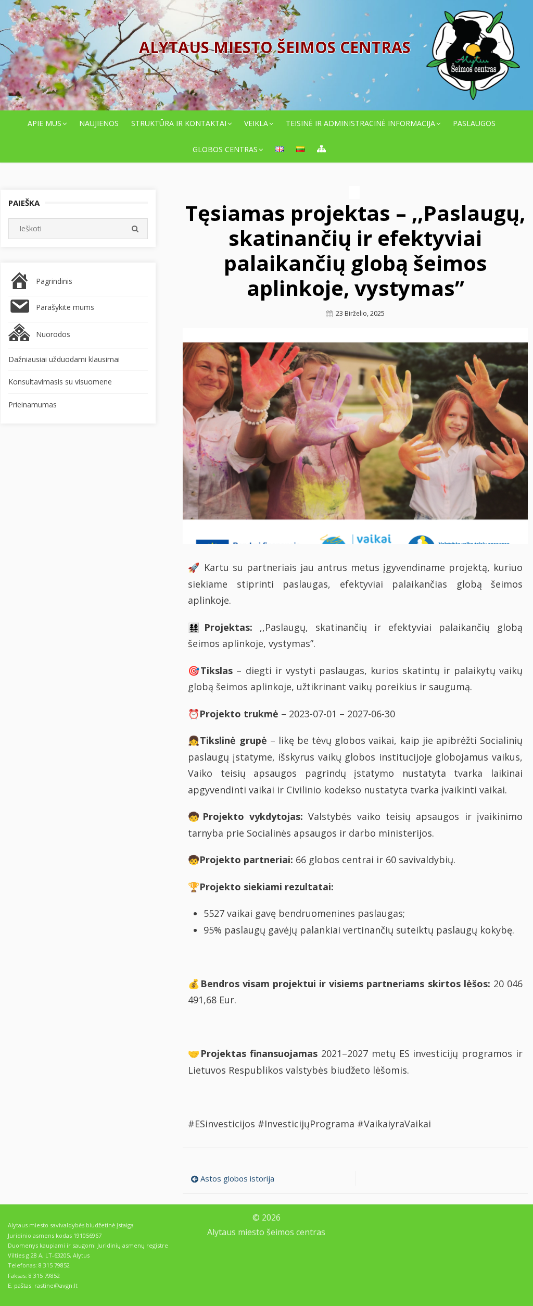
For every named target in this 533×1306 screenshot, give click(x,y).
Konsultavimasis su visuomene (60, 382)
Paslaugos (474, 123)
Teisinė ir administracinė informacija (360, 123)
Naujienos (99, 123)
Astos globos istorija (237, 1178)
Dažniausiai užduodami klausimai (64, 359)
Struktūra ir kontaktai (178, 123)
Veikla (256, 123)
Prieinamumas (32, 404)
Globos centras (225, 149)
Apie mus (44, 123)
